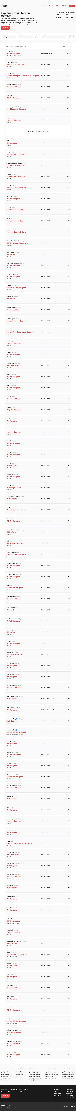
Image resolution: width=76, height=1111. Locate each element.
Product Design (70, 12)
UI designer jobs (5, 1074)
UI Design (59, 17)
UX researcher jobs (5, 1078)
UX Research (70, 14)
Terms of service (70, 1095)
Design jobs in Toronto (50, 1078)
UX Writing (69, 17)
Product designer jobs (6, 1071)
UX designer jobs (5, 1072)
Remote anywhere (33, 1071)
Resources (51, 5)
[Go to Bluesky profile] (72, 1106)
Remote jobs (19, 1072)
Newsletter (69, 1093)
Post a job (72, 5)
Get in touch (65, 5)
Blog (55, 1091)
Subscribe (58, 5)
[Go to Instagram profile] (69, 1106)
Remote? (37, 34)
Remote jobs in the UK (34, 1076)
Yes (38, 37)
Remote (43, 587)
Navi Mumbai (44, 53)
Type (5, 34)
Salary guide (57, 1093)
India (50, 53)
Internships (18, 1076)
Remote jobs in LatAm (34, 1080)
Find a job (44, 5)
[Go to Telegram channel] (74, 1106)
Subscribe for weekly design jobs (39, 131)
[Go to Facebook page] (64, 1106)
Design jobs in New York (51, 1072)
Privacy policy (70, 1097)
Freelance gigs (19, 1074)
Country (44, 34)
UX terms (56, 1097)
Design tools (57, 1095)
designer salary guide (13, 24)
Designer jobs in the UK (68, 1072)
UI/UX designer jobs (6, 1076)
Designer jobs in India (67, 1076)
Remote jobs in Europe (35, 1072)
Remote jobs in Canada (35, 1078)
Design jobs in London (50, 1071)
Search (72, 37)
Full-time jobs (19, 1071)
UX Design (59, 14)
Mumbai (43, 64)
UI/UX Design (60, 12)
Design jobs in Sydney (50, 1076)
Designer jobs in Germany (68, 1078)
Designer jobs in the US (68, 1071)
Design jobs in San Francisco (52, 1074)
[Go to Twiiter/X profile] (62, 1106)
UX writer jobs (4, 1080)
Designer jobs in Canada (68, 1074)
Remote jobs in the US (34, 1074)
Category (20, 34)
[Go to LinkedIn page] (67, 1106)
